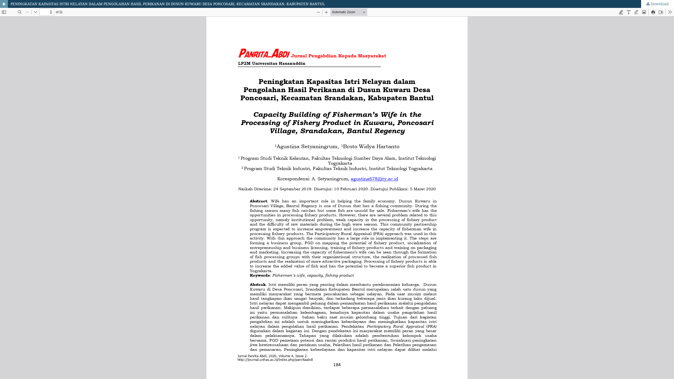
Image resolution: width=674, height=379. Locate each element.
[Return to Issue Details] (4, 4)
